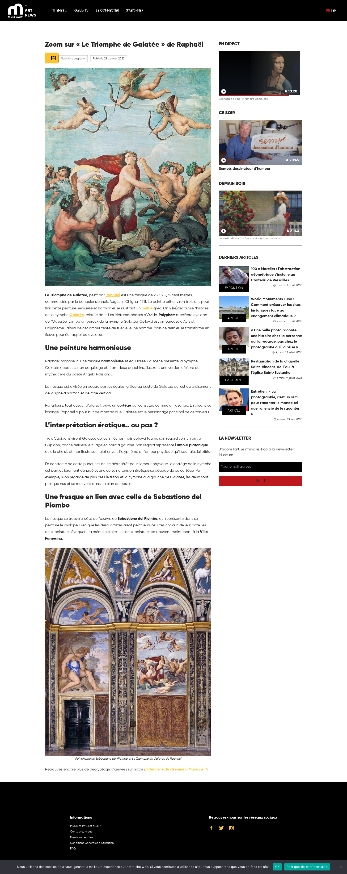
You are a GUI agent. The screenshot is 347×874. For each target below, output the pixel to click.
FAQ (73, 848)
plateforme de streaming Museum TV (176, 769)
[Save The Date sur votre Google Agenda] (52, 58)
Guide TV (81, 10)
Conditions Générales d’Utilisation (92, 843)
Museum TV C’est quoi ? (85, 826)
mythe (147, 308)
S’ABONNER (135, 10)
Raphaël (113, 295)
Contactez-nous (81, 831)
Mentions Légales (81, 837)
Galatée (76, 315)
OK (277, 867)
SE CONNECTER (107, 10)
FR (328, 10)
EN (334, 10)
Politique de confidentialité (307, 867)
